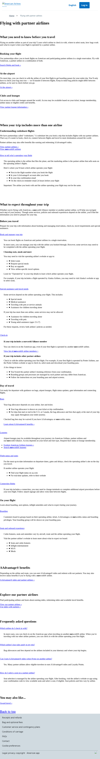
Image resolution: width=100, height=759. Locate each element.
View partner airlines (9, 147)
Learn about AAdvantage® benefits (18, 424)
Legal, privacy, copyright (13, 753)
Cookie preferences (11, 745)
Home (11, 16)
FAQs (4, 736)
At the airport (5, 87)
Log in (84, 5)
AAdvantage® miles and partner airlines (17, 580)
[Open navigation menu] (94, 5)
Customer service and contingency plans (21, 727)
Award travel (5, 703)
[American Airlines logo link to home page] (12, 4)
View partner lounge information (13, 107)
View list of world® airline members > (21, 351)
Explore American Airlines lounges (18, 445)
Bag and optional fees (12, 722)
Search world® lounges (15, 447)
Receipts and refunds (12, 717)
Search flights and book (10, 65)
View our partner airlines (10, 604)
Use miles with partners (10, 607)
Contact (6, 741)
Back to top (8, 711)
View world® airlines (10, 149)
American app (33, 753)
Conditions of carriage (12, 731)
